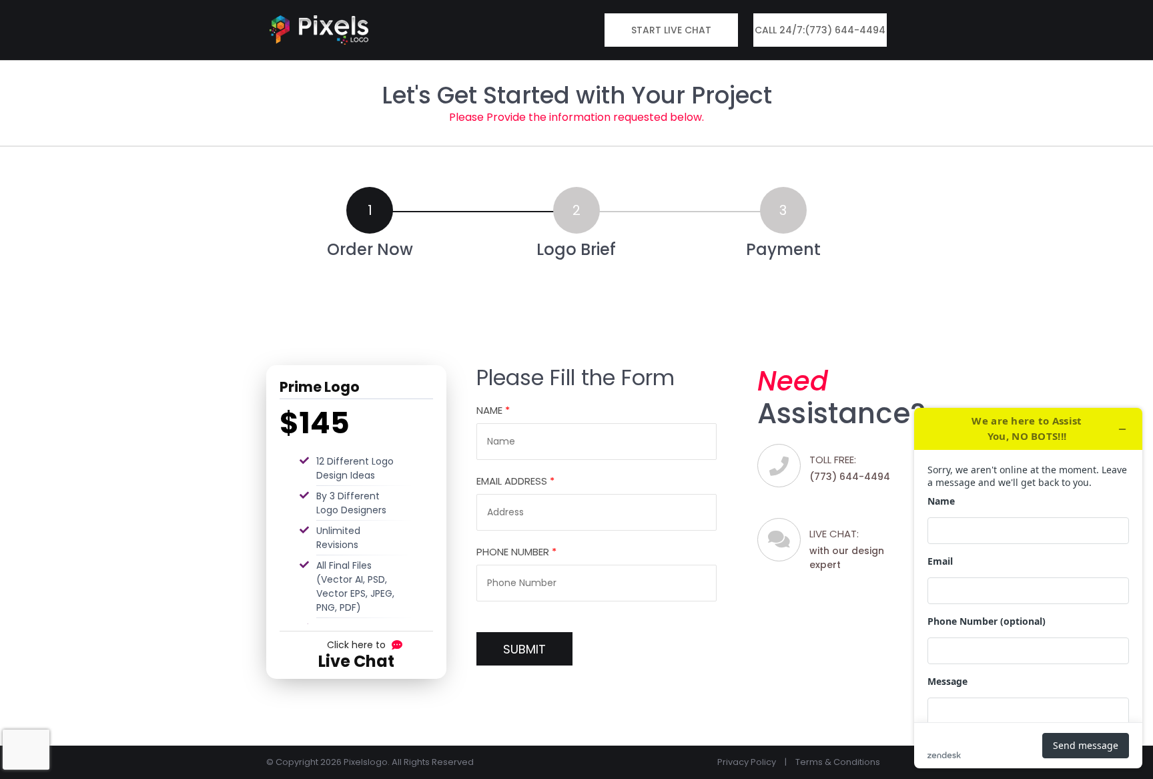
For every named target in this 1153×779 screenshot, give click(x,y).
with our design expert (846, 549)
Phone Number (516, 552)
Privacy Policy (746, 762)
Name (493, 410)
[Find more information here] (1028, 588)
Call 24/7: (820, 30)
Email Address (515, 481)
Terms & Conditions (837, 762)
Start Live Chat (671, 30)
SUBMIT (524, 649)
